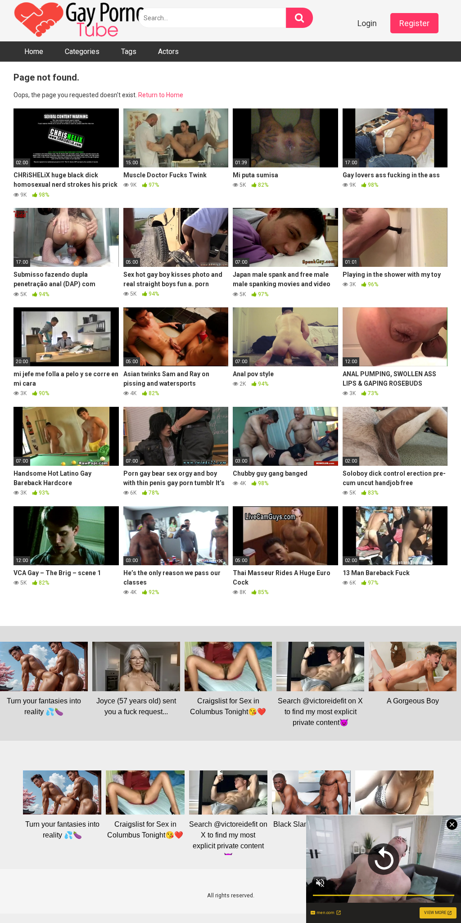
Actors (168, 51)
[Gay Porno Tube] (81, 20)
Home (33, 51)
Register (414, 23)
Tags (128, 51)
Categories (82, 51)
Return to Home (160, 95)
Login (367, 23)
